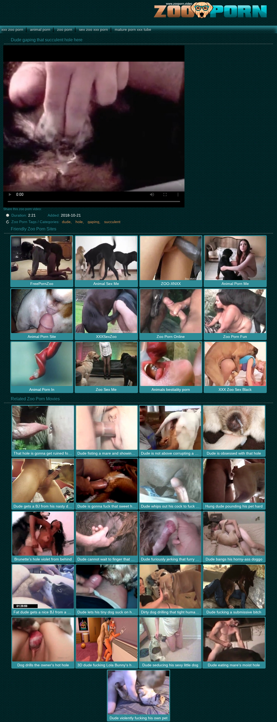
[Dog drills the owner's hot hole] (43, 639)
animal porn (40, 29)
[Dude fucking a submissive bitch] (234, 587)
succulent (112, 222)
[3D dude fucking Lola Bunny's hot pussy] (106, 639)
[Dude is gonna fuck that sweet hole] (106, 481)
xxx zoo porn (12, 29)
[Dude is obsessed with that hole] (234, 428)
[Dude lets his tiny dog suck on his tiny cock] (106, 587)
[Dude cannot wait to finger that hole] (106, 534)
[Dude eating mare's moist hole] (234, 639)
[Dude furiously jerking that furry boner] (170, 534)
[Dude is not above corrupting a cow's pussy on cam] (170, 428)
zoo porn (64, 29)
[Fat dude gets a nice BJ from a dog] (43, 587)
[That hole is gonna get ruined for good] (43, 428)
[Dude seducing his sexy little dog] (170, 639)
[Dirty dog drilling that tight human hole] (170, 587)
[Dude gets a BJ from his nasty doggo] (43, 481)
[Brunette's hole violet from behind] (43, 534)
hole (79, 222)
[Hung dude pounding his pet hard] (234, 481)
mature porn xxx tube (133, 29)
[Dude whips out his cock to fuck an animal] (170, 481)
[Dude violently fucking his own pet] (138, 692)
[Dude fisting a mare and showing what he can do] (106, 428)
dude (66, 222)
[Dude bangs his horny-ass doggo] (234, 534)
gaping (93, 222)
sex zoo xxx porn (93, 29)
